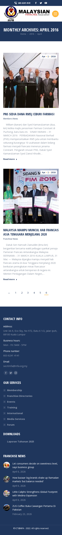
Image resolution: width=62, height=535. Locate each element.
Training (12, 407)
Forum (11, 424)
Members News (10, 118)
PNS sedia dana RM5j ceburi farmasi (28, 114)
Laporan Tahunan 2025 (20, 441)
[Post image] (6, 465)
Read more (9, 159)
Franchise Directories (19, 396)
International (15, 413)
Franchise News (10, 238)
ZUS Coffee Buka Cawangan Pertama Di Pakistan (34, 507)
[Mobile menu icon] (55, 14)
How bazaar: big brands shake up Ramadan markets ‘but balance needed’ (35, 479)
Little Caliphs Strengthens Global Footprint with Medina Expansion (35, 493)
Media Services (16, 419)
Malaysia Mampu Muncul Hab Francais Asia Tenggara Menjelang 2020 (31, 232)
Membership (14, 390)
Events (11, 401)
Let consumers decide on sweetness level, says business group (35, 465)
